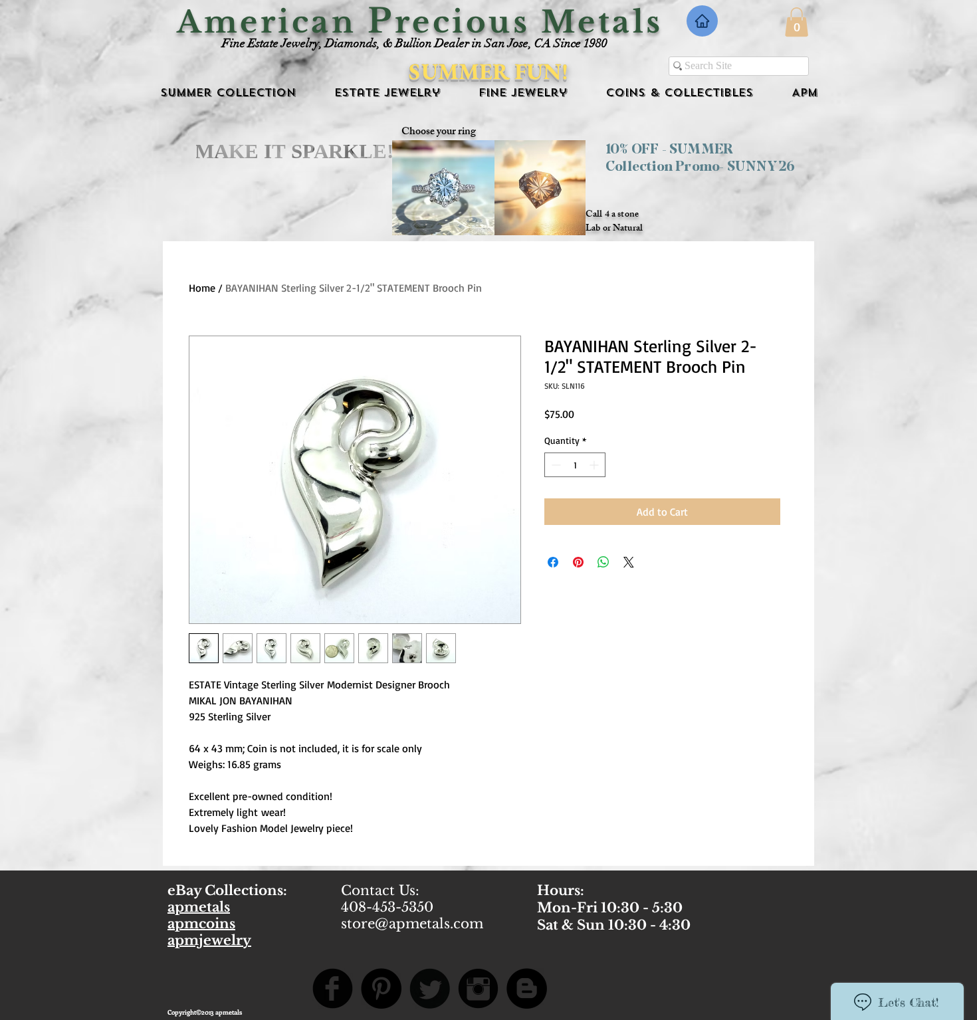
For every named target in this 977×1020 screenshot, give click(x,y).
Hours (558, 890)
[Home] (702, 21)
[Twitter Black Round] (429, 988)
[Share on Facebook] (553, 562)
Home (202, 287)
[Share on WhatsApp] (603, 562)
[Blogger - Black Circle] (526, 988)
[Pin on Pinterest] (578, 562)
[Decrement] (554, 464)
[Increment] (595, 464)
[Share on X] (629, 562)
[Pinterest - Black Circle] (381, 988)
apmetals (198, 907)
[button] (796, 22)
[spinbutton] (575, 464)
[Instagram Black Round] (478, 988)
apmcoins (201, 924)
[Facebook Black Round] (332, 988)
